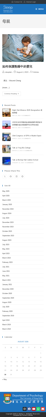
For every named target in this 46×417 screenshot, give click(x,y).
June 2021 (6, 271)
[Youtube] (34, 409)
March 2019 (6, 324)
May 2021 (5, 276)
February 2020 (7, 311)
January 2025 (7, 204)
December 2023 (7, 222)
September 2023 (8, 236)
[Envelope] (43, 409)
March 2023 (6, 258)
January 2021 (7, 284)
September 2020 (8, 298)
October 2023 (7, 231)
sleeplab (8, 72)
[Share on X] (4, 176)
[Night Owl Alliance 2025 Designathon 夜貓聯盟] (6, 112)
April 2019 (5, 320)
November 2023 (7, 227)
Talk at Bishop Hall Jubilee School (25, 160)
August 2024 (6, 213)
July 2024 (5, 218)
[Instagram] (25, 409)
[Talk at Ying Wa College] (6, 149)
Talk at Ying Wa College (21, 148)
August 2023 (6, 240)
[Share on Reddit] (22, 176)
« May (4, 379)
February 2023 (7, 262)
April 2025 (5, 196)
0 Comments (26, 115)
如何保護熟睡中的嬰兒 (17, 66)
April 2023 (5, 253)
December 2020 (7, 289)
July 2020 (5, 307)
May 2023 (5, 249)
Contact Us (18, 2)
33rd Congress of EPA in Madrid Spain (26, 136)
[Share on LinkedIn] (16, 176)
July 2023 (5, 244)
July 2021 (5, 267)
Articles (36, 72)
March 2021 (6, 280)
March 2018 (6, 329)
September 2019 (8, 316)
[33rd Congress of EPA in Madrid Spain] (6, 137)
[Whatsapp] (38, 409)
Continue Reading (11, 93)
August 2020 (6, 302)
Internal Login (31, 2)
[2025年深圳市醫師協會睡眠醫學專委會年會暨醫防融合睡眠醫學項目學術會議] (6, 125)
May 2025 (5, 191)
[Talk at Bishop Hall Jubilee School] (6, 161)
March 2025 (6, 200)
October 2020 (7, 293)
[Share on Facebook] (10, 176)
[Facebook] (29, 409)
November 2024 (7, 209)
